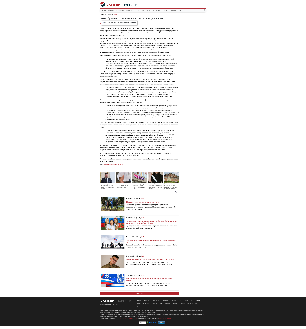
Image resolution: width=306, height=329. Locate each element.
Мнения (137, 10)
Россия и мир (150, 10)
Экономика (129, 10)
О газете (167, 303)
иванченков (113, 164)
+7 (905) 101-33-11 (132, 318)
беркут (105, 164)
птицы (119, 164)
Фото (185, 10)
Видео (180, 10)
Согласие (139, 306)
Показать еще (139, 293)
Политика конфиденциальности (189, 303)
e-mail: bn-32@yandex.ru (165, 318)
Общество (111, 10)
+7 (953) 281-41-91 (123, 318)
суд (122, 164)
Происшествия (120, 10)
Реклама (175, 303)
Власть (104, 10)
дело (108, 164)
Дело (143, 10)
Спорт (165, 10)
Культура (158, 10)
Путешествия (172, 10)
